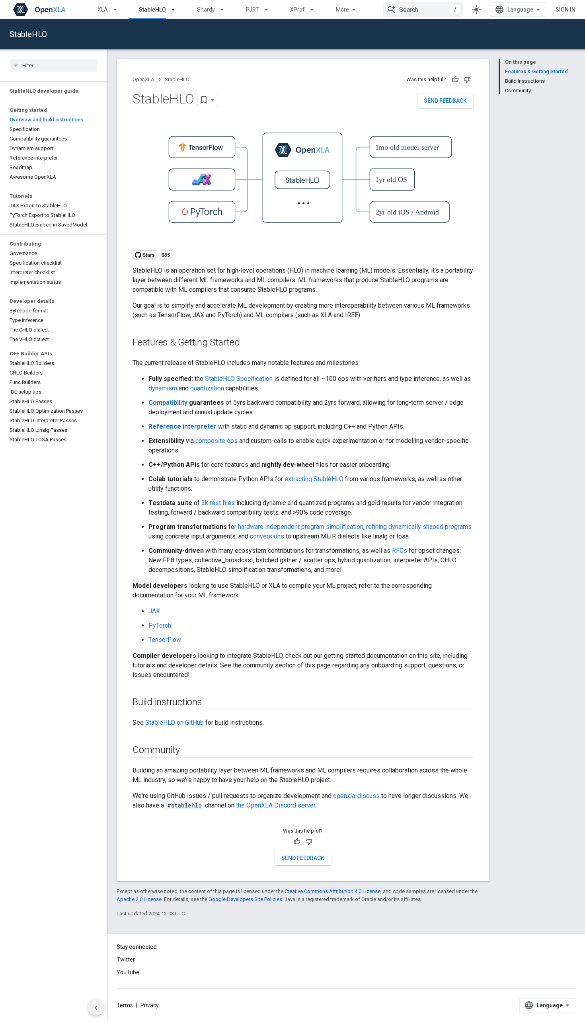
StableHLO (152, 9)
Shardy (206, 9)
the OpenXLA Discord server (275, 805)
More (342, 9)
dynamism (162, 388)
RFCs (399, 550)
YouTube (128, 972)
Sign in (565, 9)
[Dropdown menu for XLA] (118, 9)
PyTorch (159, 625)
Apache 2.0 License (139, 899)
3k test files (218, 503)
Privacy (149, 1005)
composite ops (216, 441)
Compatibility (167, 402)
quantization (207, 388)
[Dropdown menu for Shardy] (225, 9)
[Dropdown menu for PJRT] (270, 9)
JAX (154, 611)
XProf (297, 9)
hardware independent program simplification (300, 527)
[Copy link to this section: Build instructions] (210, 703)
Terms (125, 1005)
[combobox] (423, 9)
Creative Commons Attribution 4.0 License (332, 891)
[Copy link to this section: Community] (188, 750)
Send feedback (445, 101)
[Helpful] (455, 80)
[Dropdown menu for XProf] (315, 9)
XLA (103, 9)
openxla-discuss (356, 796)
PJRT (252, 9)
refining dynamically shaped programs (419, 527)
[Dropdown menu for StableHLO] (176, 9)
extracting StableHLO (314, 479)
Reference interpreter (182, 426)
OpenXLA (143, 79)
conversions (267, 536)
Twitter (126, 959)
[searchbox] (54, 65)
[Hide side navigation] (96, 1008)
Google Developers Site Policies (245, 899)
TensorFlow (164, 640)
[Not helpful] (467, 80)
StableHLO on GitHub (174, 722)
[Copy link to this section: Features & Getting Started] (248, 343)
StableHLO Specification (239, 378)
